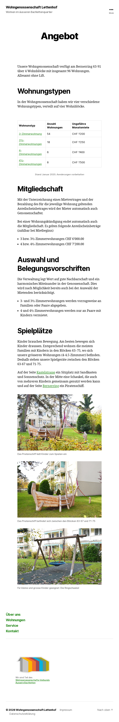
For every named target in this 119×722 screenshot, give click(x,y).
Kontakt (12, 631)
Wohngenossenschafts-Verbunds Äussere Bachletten (33, 681)
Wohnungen (15, 620)
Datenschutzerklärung (22, 713)
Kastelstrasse (46, 372)
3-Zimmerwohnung (30, 133)
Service (12, 625)
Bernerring (51, 386)
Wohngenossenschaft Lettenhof (31, 7)
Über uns (13, 614)
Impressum (66, 709)
